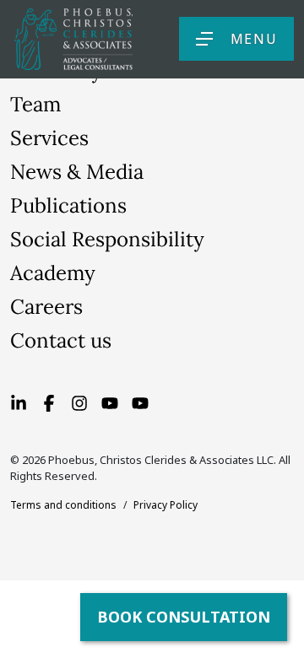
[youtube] (140, 401)
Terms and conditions (63, 505)
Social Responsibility (107, 239)
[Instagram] (79, 401)
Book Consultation (183, 617)
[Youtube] (109, 401)
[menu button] (204, 39)
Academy (52, 273)
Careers (46, 307)
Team (35, 104)
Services (49, 138)
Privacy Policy (165, 505)
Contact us (60, 340)
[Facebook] (49, 401)
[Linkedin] (18, 401)
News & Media (77, 172)
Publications (68, 205)
